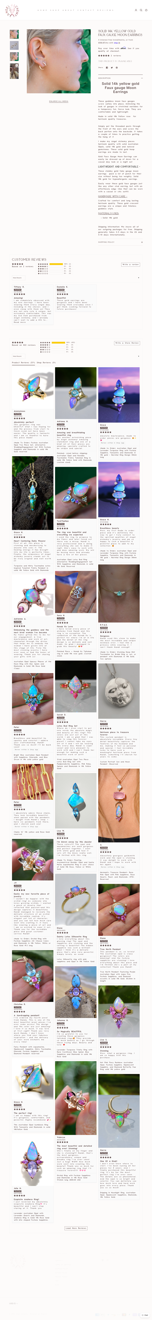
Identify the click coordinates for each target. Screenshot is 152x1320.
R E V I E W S (105, 10)
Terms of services (63, 1264)
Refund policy (61, 1273)
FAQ (56, 1281)
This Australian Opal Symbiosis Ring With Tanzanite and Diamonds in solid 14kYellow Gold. (32, 1127)
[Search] (141, 10)
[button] (104, 56)
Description (104, 78)
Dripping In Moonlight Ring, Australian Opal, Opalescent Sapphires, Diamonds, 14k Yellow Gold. (118, 1195)
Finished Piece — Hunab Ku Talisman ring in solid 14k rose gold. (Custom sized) (74, 654)
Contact (59, 1260)
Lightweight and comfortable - (119, 166)
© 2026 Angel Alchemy (18, 1314)
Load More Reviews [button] (76, 1228)
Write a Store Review (127, 343)
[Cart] (146, 10)
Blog (57, 1285)
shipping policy (61, 1269)
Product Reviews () (23, 363)
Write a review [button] (131, 265)
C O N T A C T (86, 10)
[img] (33, 294)
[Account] (136, 10)
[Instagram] (109, 1261)
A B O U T (68, 10)
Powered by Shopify (38, 1314)
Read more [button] (20, 322)
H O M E (42, 10)
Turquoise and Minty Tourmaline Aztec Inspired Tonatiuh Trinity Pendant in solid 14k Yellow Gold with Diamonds (32, 568)
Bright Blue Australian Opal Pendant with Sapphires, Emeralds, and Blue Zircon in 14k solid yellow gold (31, 757)
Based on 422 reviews (24, 345)
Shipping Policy (106, 242)
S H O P (55, 10)
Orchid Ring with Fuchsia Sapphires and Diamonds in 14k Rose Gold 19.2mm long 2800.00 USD (73, 1178)
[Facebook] (104, 1261)
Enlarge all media (58, 101)
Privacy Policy (61, 1277)
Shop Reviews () (46, 363)
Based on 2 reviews (22, 267)
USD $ (12, 1303)
